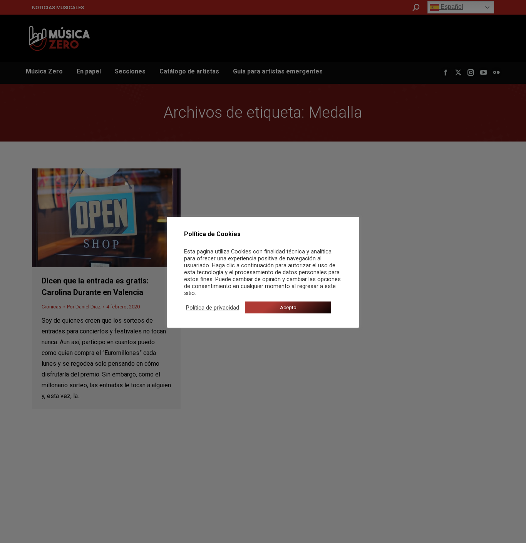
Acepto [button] (288, 307)
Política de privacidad (212, 307)
